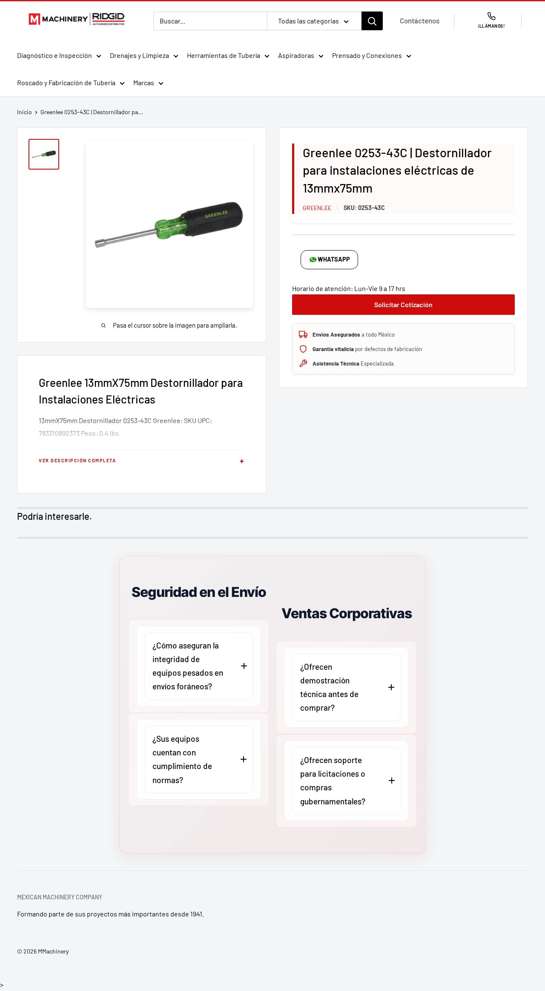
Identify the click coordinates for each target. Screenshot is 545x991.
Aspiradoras (296, 55)
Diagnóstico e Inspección (54, 55)
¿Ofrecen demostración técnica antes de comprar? (329, 687)
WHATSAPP (334, 259)
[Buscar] (372, 21)
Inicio (24, 111)
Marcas (143, 82)
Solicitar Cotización (403, 304)
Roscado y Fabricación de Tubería (66, 82)
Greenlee (317, 207)
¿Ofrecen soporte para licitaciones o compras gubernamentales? (332, 780)
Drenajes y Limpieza (139, 55)
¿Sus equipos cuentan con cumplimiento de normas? (182, 759)
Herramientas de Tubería (223, 55)
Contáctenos (419, 20)
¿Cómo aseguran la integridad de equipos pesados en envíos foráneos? (187, 665)
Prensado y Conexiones (367, 55)
